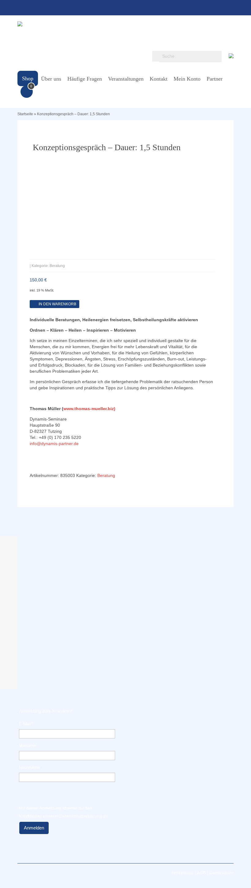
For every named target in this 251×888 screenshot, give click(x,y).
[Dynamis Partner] (125, 23)
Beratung (106, 475)
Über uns (51, 79)
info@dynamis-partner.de (54, 443)
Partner (215, 79)
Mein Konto (187, 79)
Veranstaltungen (126, 79)
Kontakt (158, 79)
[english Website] (231, 54)
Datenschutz (221, 872)
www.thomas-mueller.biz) (89, 408)
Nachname (29, 767)
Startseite (25, 114)
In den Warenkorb (57, 304)
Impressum (182, 872)
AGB (201, 872)
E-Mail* (26, 723)
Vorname (27, 745)
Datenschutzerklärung (80, 816)
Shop (27, 78)
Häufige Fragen (84, 79)
